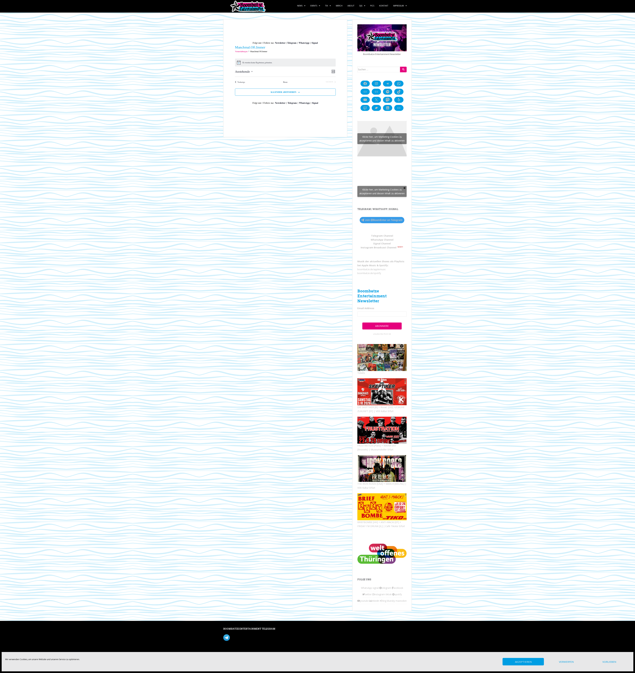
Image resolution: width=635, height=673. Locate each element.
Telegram (291, 43)
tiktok (389, 594)
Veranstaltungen (241, 51)
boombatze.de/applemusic (371, 269)
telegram (386, 587)
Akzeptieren (523, 661)
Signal (315, 43)
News (299, 5)
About (350, 5)
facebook (398, 587)
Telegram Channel (382, 235)
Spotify (383, 265)
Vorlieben (609, 661)
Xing (384, 600)
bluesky (391, 600)
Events (313, 5)
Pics (372, 5)
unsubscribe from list (382, 334)
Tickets (361, 372)
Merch (339, 5)
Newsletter (280, 43)
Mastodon (293, 629)
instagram (379, 594)
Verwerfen (566, 661)
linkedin (375, 600)
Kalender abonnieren (283, 92)
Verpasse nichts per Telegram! (246, 637)
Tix (326, 5)
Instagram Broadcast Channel (378, 247)
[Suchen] (403, 69)
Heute (285, 82)
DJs (360, 5)
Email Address (365, 308)
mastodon (401, 600)
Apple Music (369, 265)
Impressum (398, 5)
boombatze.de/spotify (369, 273)
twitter (368, 594)
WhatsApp (304, 43)
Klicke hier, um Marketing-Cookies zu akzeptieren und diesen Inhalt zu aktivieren (382, 138)
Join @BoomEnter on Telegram (383, 220)
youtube (364, 600)
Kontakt (383, 5)
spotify (398, 594)
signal (376, 587)
